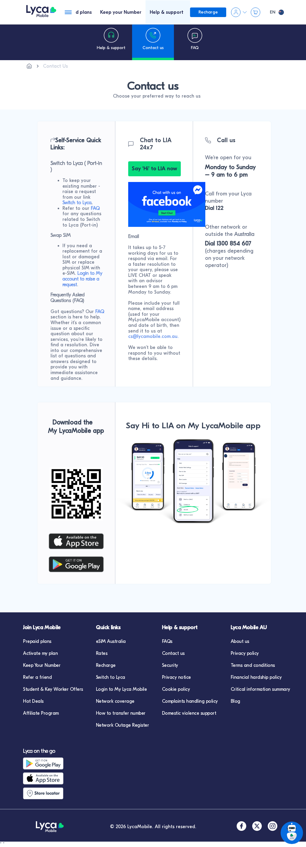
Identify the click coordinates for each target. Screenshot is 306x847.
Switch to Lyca (110, 677)
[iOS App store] (48, 778)
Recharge (106, 665)
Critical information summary (260, 689)
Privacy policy (245, 653)
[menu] (41, 12)
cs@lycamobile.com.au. (153, 336)
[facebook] (241, 826)
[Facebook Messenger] (166, 225)
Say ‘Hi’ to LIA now (154, 169)
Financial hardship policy (256, 677)
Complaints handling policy (190, 701)
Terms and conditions (253, 665)
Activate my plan (40, 653)
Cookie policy (176, 689)
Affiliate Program (41, 713)
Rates (102, 653)
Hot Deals (33, 701)
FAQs (167, 641)
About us (240, 641)
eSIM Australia (111, 641)
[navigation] (111, 42)
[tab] (76, 12)
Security (170, 665)
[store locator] (48, 793)
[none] (29, 66)
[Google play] (48, 763)
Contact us (173, 653)
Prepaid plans (37, 641)
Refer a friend (37, 677)
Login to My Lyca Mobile (121, 689)
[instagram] (272, 826)
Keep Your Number (41, 665)
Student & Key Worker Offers (53, 689)
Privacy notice (176, 677)
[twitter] (257, 826)
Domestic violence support (189, 713)
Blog (235, 701)
